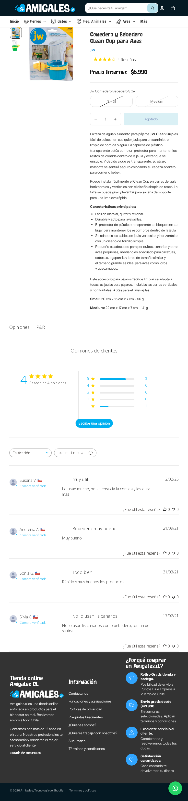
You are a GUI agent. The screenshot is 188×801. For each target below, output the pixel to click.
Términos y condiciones (87, 748)
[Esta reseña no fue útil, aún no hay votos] (173, 509)
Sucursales (77, 741)
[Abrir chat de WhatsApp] (175, 788)
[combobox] (121, 8)
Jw (92, 50)
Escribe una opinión (94, 423)
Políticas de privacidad (85, 709)
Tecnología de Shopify (48, 790)
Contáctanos (78, 693)
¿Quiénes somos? (82, 725)
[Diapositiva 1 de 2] (16, 32)
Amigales (26, 790)
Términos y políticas (82, 790)
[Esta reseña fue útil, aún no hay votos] (164, 509)
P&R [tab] (40, 327)
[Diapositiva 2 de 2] (16, 45)
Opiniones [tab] (19, 327)
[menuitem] (144, 21)
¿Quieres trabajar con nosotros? (93, 733)
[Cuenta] (162, 8)
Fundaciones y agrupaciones (90, 701)
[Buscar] (152, 8)
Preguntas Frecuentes (86, 717)
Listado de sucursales (25, 753)
